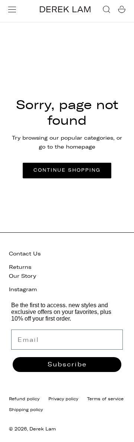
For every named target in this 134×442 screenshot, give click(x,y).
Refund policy (24, 398)
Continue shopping (67, 170)
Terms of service (105, 398)
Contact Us (25, 254)
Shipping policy (26, 409)
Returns (20, 267)
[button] (12, 9)
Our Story (22, 276)
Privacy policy (63, 398)
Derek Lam (42, 429)
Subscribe (67, 364)
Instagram (23, 289)
